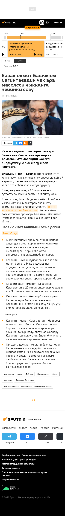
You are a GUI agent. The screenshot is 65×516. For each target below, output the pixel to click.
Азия (20, 374)
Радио (33, 427)
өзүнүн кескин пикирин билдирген (29, 208)
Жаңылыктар (43, 374)
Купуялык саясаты (11, 468)
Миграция (58, 427)
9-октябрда (9, 233)
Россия (45, 427)
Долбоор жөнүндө (11, 455)
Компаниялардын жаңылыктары (18, 463)
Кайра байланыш (10, 479)
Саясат (55, 374)
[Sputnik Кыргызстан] (9, 23)
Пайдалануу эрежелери (34, 455)
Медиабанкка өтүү (41, 137)
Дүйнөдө (29, 374)
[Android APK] (11, 488)
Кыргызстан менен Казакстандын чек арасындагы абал (27, 386)
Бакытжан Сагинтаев (25, 380)
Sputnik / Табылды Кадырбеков (17, 137)
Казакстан (7, 380)
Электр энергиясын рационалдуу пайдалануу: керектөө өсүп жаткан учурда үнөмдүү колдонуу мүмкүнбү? (24, 50)
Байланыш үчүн (10, 459)
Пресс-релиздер (27, 459)
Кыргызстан (8, 374)
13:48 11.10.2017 (9, 95)
